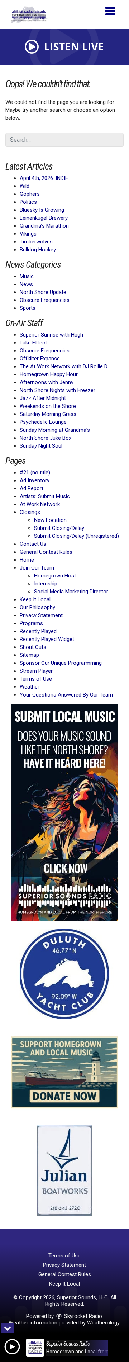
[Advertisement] (64, 812)
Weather (29, 687)
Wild (24, 186)
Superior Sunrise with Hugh (51, 334)
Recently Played (38, 631)
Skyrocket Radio (82, 1316)
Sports (27, 308)
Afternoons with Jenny (46, 382)
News (26, 284)
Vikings (28, 233)
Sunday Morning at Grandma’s (55, 430)
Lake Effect (33, 342)
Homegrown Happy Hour (49, 374)
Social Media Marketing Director (71, 591)
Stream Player (36, 671)
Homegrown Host (55, 575)
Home (27, 560)
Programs (31, 623)
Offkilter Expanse (40, 358)
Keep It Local (35, 599)
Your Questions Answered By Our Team (66, 694)
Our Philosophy (37, 607)
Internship (45, 583)
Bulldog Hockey (38, 249)
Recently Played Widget (47, 639)
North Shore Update (43, 292)
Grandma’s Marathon (44, 226)
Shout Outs (33, 647)
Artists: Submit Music (45, 496)
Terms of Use (36, 679)
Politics (28, 202)
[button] (110, 8)
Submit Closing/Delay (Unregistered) (76, 536)
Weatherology (103, 1322)
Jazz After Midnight (43, 398)
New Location (50, 520)
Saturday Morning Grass (48, 414)
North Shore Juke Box (45, 438)
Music (27, 276)
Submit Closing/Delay (59, 528)
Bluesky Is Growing (42, 210)
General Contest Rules (46, 552)
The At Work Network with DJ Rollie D (64, 366)
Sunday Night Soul (41, 446)
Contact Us (33, 544)
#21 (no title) (35, 472)
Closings (30, 512)
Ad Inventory (34, 480)
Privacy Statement (41, 615)
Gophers (30, 194)
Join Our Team (37, 567)
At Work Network (40, 504)
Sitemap (29, 655)
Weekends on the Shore (48, 406)
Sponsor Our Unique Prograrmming (61, 663)
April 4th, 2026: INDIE (44, 178)
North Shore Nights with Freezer (57, 390)
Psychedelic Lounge (43, 422)
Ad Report (31, 488)
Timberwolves (36, 241)
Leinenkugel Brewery (44, 218)
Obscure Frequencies (45, 300)
